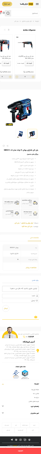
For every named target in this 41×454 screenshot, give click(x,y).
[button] (4, 29)
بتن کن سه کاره (27, 226)
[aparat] (16, 440)
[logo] (26, 4)
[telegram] (12, 440)
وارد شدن (35, 280)
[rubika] (29, 440)
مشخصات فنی (34, 238)
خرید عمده (7, 4)
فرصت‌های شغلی (34, 401)
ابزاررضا (37, 21)
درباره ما (36, 398)
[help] (4, 13)
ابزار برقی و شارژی (27, 21)
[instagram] (20, 440)
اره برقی (8, 430)
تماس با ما (36, 394)
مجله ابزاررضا (35, 390)
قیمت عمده (20, 63)
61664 (30, 337)
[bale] (25, 440)
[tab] (34, 237)
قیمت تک (29, 63)
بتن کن (16, 21)
